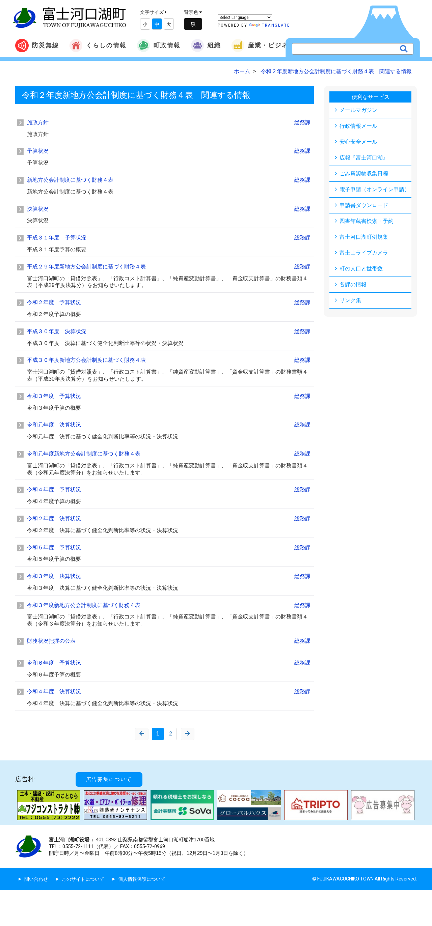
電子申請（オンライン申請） (375, 189)
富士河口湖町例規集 (364, 237)
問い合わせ (36, 879)
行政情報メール (358, 126)
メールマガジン (358, 110)
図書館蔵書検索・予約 (367, 221)
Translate (276, 25)
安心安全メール (358, 142)
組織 (214, 45)
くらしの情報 (106, 45)
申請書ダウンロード (364, 205)
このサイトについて (83, 879)
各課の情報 (353, 284)
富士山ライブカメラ (364, 253)
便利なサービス (370, 97)
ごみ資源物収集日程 (364, 173)
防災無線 (45, 45)
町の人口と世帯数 (361, 268)
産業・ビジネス (271, 45)
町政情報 (167, 45)
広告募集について (109, 779)
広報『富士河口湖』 (364, 158)
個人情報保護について (141, 879)
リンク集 (350, 300)
